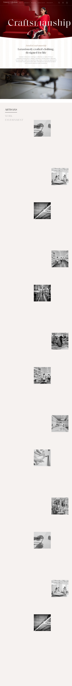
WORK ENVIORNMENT (14, 118)
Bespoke (33, 2)
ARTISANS (11, 110)
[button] (59, 2)
